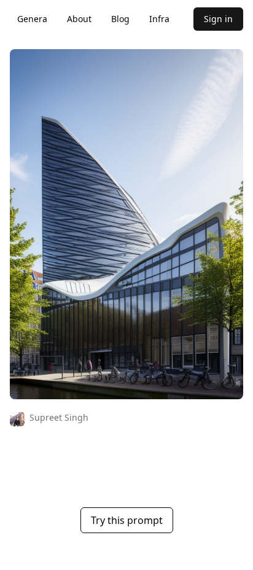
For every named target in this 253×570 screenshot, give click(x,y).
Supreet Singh (58, 417)
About (79, 19)
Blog (120, 19)
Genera (32, 19)
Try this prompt (127, 520)
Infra (159, 19)
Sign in (218, 19)
